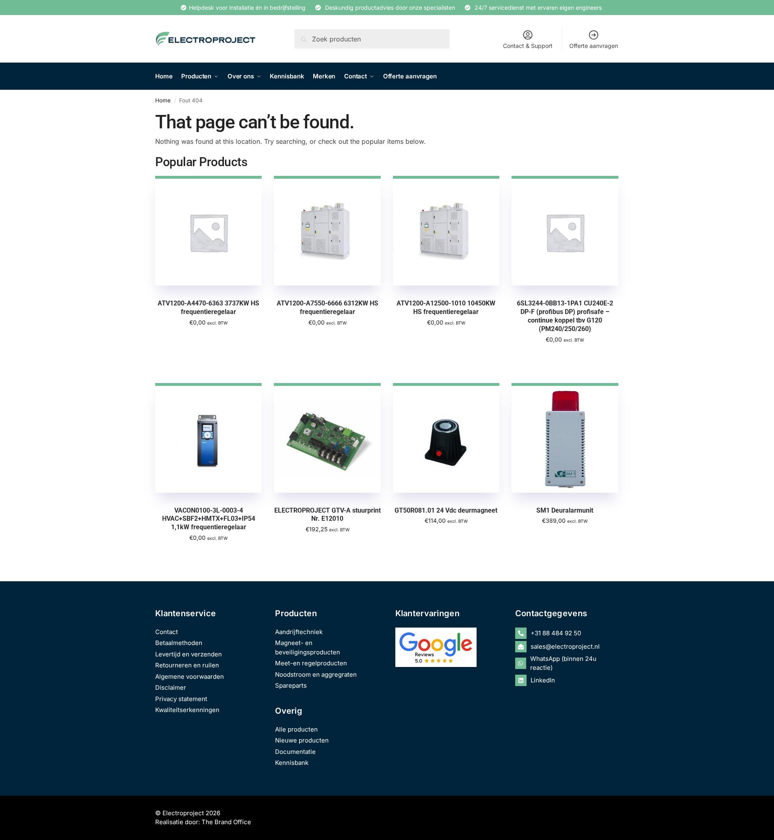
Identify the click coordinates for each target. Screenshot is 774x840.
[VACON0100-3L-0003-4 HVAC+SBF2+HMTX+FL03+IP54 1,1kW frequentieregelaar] (208, 438)
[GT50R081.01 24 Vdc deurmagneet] (446, 438)
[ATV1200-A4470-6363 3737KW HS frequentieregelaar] (208, 231)
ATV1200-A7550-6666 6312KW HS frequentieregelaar (327, 307)
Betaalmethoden (178, 643)
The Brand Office (226, 822)
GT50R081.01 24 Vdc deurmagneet (446, 510)
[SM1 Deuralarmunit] (565, 438)
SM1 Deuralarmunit (564, 510)
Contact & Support (528, 45)
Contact (166, 632)
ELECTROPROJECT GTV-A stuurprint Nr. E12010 (327, 515)
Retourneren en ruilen (187, 665)
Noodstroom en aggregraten (316, 674)
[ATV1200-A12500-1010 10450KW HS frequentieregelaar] (446, 231)
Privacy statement (181, 699)
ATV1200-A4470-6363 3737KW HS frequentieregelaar (208, 307)
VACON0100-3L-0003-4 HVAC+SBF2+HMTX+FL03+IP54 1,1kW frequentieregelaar (208, 519)
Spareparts (291, 685)
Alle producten (296, 729)
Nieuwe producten (302, 740)
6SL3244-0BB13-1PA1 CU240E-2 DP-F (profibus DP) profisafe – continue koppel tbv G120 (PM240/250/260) (565, 315)
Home (163, 100)
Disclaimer (170, 687)
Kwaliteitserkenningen (187, 710)
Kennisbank (291, 762)
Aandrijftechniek (299, 632)
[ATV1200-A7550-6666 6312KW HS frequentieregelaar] (327, 231)
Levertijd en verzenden (188, 654)
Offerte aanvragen (593, 45)
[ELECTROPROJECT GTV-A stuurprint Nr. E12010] (327, 438)
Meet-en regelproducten (311, 663)
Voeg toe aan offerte (208, 340)
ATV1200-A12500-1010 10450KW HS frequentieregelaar (446, 307)
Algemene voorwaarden (189, 676)
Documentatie (295, 752)
